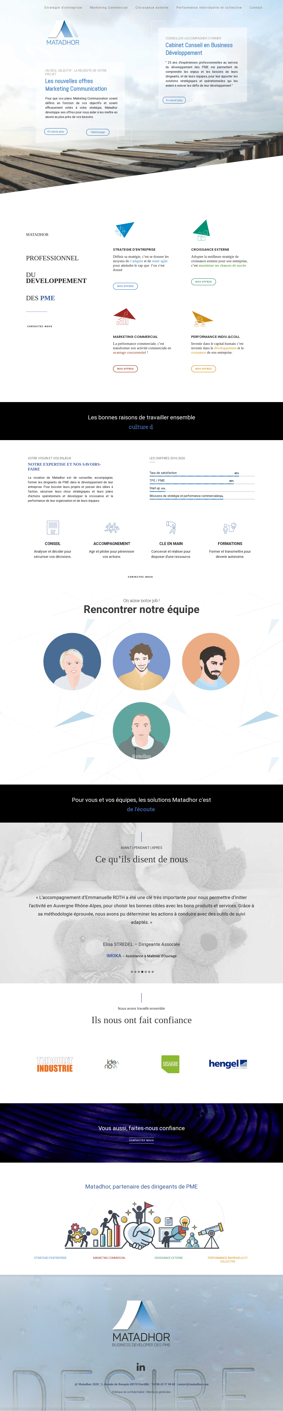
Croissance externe (152, 7)
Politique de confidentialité (128, 1392)
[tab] (131, 970)
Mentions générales (159, 1392)
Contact (256, 7)
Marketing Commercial (109, 7)
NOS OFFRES (125, 286)
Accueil (30, 7)
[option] (141, 919)
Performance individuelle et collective (209, 7)
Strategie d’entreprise (63, 7)
